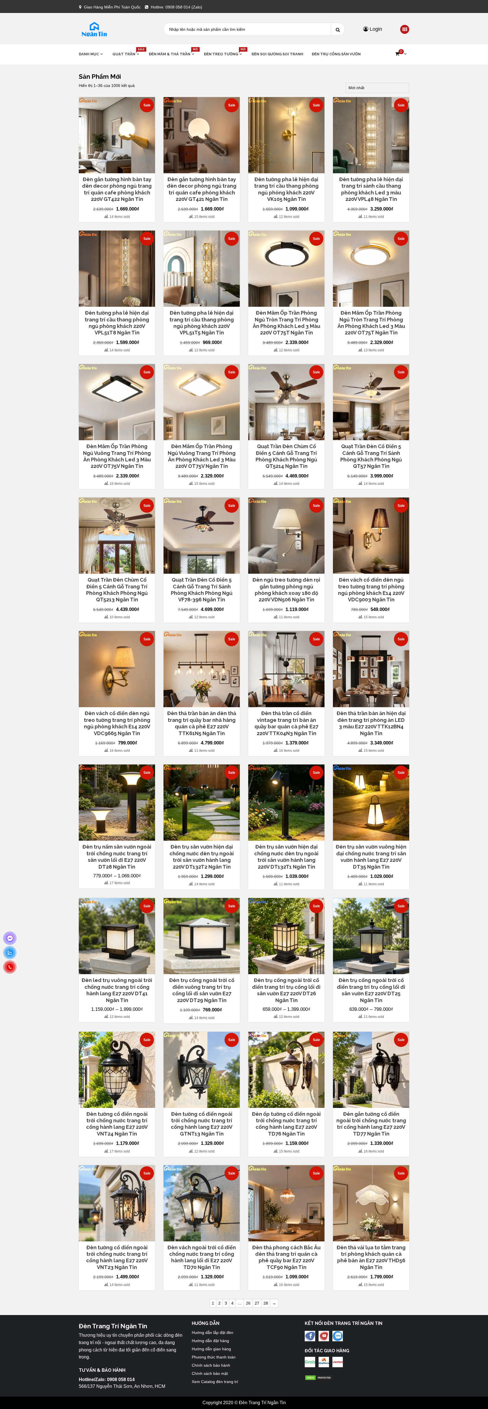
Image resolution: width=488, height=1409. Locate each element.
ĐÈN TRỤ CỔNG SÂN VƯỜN (336, 54)
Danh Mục (89, 54)
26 (248, 1303)
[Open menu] (404, 29)
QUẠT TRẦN (126, 53)
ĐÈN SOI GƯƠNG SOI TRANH (277, 54)
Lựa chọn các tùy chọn (117, 835)
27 (257, 1303)
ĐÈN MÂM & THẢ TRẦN (172, 53)
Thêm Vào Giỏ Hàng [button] (120, 170)
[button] (400, 54)
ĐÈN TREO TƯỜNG (223, 53)
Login (375, 29)
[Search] (338, 29)
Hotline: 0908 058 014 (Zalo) (176, 7)
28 (265, 1303)
